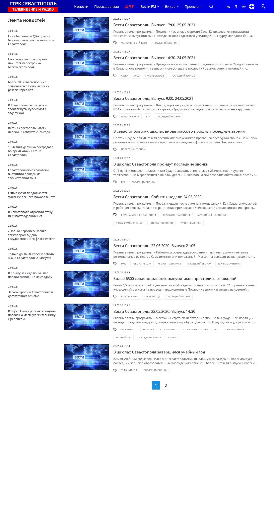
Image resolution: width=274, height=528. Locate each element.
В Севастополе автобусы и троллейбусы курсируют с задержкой (27, 109)
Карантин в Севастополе (212, 214)
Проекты (192, 6)
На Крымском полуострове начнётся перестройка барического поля (27, 63)
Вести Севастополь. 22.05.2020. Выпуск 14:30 (154, 311)
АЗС (130, 6)
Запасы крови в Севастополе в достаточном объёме (30, 294)
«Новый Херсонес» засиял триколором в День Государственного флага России (31, 235)
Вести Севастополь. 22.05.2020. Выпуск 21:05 (154, 245)
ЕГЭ (123, 182)
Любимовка (128, 329)
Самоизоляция (234, 329)
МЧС (123, 263)
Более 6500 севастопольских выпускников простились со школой (174, 278)
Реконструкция (142, 263)
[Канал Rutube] (244, 7)
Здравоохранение (228, 263)
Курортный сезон (190, 222)
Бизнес (172, 337)
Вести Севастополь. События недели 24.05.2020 (157, 196)
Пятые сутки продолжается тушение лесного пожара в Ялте (31, 195)
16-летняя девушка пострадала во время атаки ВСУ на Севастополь (30, 151)
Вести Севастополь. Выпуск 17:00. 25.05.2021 (154, 24)
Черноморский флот (134, 42)
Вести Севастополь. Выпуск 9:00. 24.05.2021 (153, 98)
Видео (170, 6)
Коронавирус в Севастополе (138, 214)
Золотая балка (130, 116)
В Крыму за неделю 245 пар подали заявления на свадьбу (30, 275)
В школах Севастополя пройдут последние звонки (160, 164)
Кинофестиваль (154, 75)
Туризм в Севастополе (176, 214)
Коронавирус (129, 296)
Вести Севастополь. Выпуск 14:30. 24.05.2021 (154, 57)
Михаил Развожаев (169, 263)
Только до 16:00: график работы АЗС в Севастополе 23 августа (31, 256)
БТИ (148, 116)
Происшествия (106, 6)
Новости (81, 6)
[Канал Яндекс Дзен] (252, 7)
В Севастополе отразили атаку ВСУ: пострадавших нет (30, 214)
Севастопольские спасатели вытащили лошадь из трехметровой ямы (28, 174)
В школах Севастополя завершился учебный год (159, 352)
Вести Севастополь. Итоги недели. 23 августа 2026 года (29, 130)
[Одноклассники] (236, 7)
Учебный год (152, 296)
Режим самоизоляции (129, 222)
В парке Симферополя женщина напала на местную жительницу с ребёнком (32, 315)
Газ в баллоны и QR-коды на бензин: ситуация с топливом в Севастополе (31, 40)
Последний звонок (165, 42)
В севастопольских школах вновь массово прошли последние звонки (179, 131)
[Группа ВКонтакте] (228, 7)
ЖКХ (136, 75)
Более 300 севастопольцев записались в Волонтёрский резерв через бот (29, 86)
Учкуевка (148, 329)
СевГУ (124, 75)
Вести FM (148, 6)
